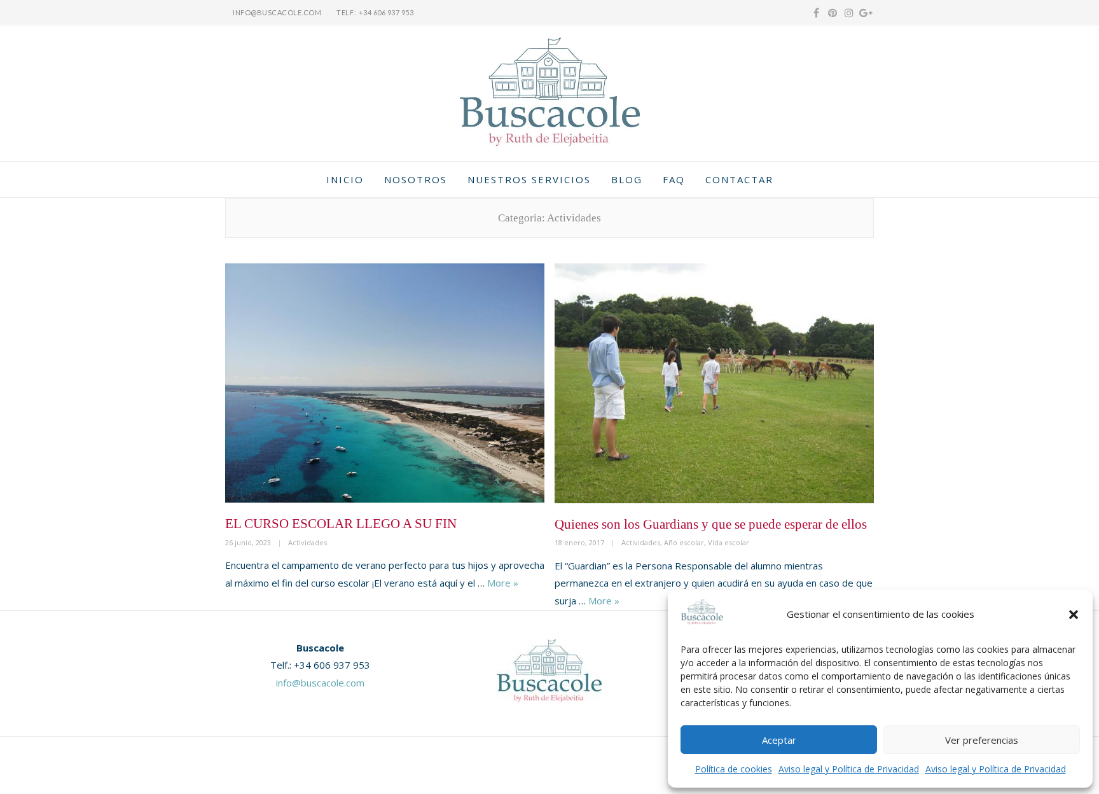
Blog (626, 179)
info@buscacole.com (277, 12)
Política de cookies (733, 769)
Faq (674, 179)
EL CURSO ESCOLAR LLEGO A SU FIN (341, 523)
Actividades (307, 542)
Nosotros (415, 179)
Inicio (345, 179)
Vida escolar (728, 542)
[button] (1073, 614)
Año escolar (684, 542)
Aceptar (779, 740)
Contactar (739, 179)
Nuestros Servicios (529, 179)
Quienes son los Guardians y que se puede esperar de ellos (711, 524)
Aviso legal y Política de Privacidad (848, 769)
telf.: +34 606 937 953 (374, 12)
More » (502, 582)
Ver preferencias (981, 740)
